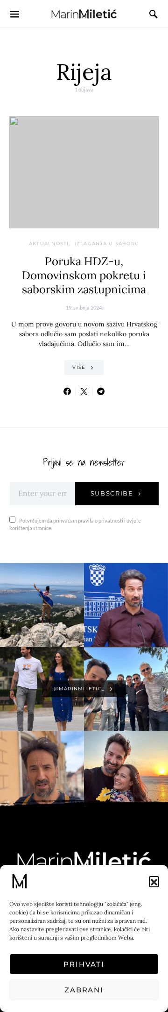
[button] (154, 881)
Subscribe (112, 493)
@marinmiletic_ (79, 689)
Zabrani (84, 989)
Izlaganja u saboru (107, 244)
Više (78, 367)
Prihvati (84, 964)
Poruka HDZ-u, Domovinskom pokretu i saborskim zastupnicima (84, 275)
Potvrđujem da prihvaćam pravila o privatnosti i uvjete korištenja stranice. (75, 524)
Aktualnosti (49, 244)
